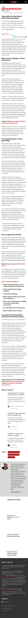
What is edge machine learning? (12, 310)
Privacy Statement (6, 608)
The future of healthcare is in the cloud (13, 517)
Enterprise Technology (14, 452)
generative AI (18, 39)
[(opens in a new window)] (14, 2)
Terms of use (5, 610)
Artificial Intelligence (14, 454)
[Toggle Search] (25, 2)
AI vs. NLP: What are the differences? (14, 308)
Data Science (11, 457)
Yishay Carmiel (13, 445)
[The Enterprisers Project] (11, 9)
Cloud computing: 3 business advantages (13, 535)
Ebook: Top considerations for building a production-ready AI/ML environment (14, 303)
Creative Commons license (8, 577)
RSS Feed (6, 601)
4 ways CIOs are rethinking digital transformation (12, 553)
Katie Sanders (13, 406)
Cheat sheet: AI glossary (10, 294)
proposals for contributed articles (10, 590)
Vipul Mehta (6, 33)
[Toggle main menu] (2, 2)
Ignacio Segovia (13, 426)
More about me (15, 492)
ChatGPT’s (6, 93)
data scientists (5, 210)
